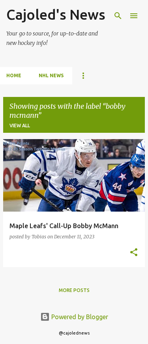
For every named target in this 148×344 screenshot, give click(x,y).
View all (19, 125)
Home (13, 75)
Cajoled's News (55, 14)
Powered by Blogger (79, 316)
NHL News (51, 75)
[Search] (118, 15)
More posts (74, 290)
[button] (134, 252)
